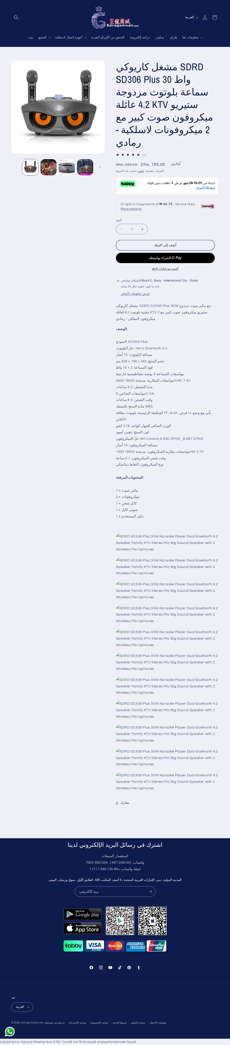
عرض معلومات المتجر (135, 293)
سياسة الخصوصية (99, 1022)
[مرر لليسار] (16, 167)
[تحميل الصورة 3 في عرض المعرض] (67, 167)
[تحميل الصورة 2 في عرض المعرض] (48, 167)
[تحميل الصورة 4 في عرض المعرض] (85, 167)
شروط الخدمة (120, 1022)
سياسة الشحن (138, 1022)
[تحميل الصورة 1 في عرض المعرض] (30, 167)
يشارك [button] (124, 802)
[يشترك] (150, 891)
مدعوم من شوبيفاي (54, 1022)
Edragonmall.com (32, 1022)
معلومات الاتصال (158, 1022)
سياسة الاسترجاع (77, 1022)
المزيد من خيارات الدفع (165, 268)
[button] (16, 17)
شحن (141, 170)
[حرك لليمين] (100, 167)
